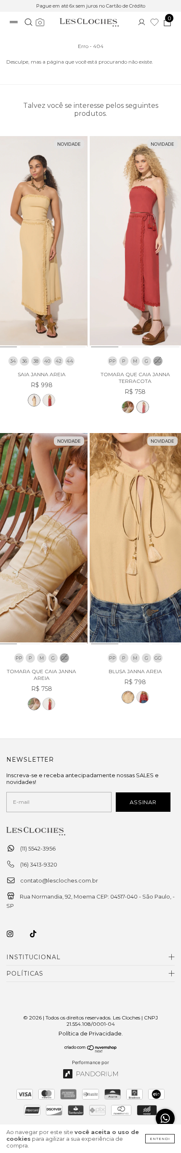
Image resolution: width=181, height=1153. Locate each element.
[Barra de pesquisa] (28, 23)
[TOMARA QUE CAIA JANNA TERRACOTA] (142, 407)
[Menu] (14, 23)
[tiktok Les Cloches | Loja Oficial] (37, 934)
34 (13, 361)
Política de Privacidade (90, 1033)
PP (112, 361)
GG (157, 658)
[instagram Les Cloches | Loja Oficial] (14, 934)
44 (70, 361)
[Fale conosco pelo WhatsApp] (165, 1118)
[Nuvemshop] (90, 1050)
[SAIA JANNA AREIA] (34, 400)
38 (35, 361)
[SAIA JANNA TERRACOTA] (49, 400)
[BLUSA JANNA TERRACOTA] (142, 697)
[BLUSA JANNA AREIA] (128, 697)
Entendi (160, 1139)
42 (58, 361)
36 (24, 361)
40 (47, 361)
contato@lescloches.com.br (59, 880)
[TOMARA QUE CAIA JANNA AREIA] (128, 407)
